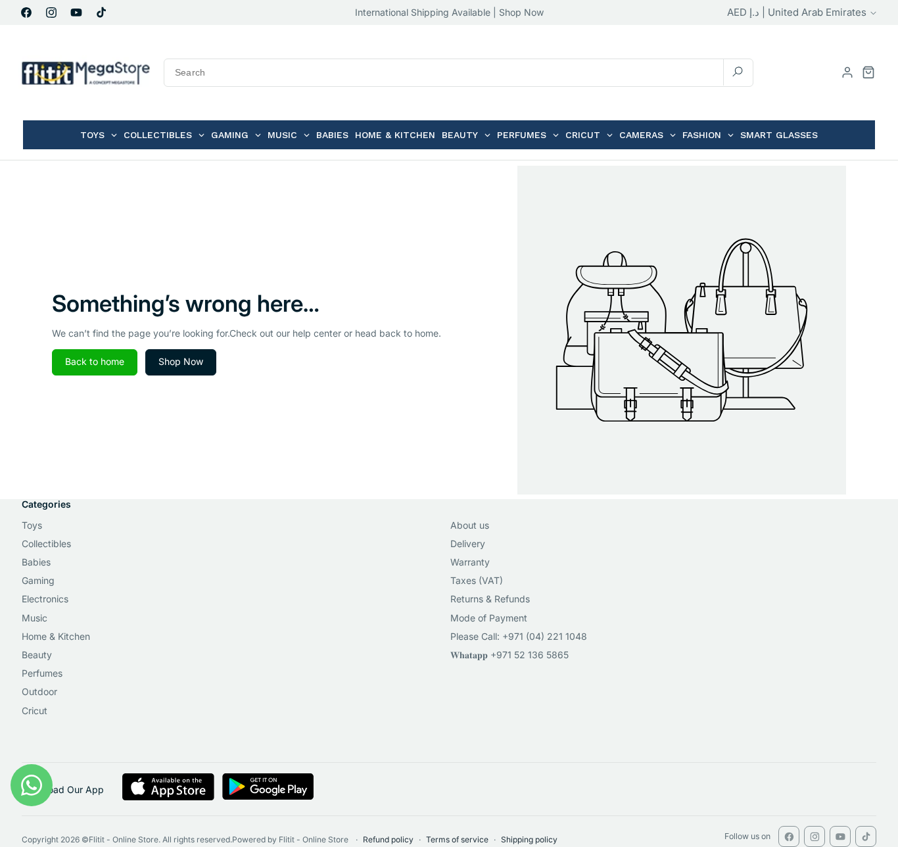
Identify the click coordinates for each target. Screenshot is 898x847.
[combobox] (458, 73)
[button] (868, 72)
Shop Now (180, 361)
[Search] (737, 72)
